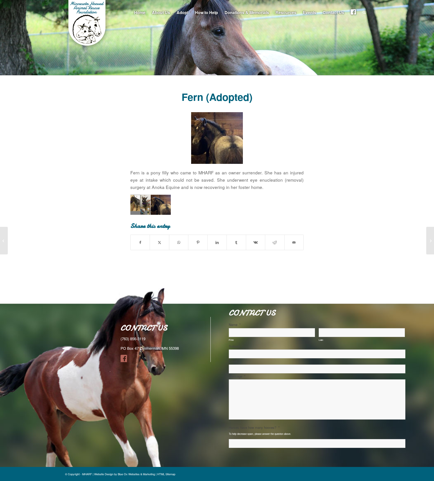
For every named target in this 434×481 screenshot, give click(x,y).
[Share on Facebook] (140, 242)
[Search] (364, 12)
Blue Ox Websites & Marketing (136, 474)
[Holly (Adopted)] (4, 240)
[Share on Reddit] (274, 242)
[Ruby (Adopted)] (430, 240)
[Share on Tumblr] (236, 242)
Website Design (103, 474)
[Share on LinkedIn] (217, 242)
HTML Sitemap (166, 474)
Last (321, 339)
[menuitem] (140, 12)
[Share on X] (159, 242)
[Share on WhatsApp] (178, 242)
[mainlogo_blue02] (87, 25)
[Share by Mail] (294, 242)
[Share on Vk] (255, 242)
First (231, 339)
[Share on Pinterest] (197, 242)
